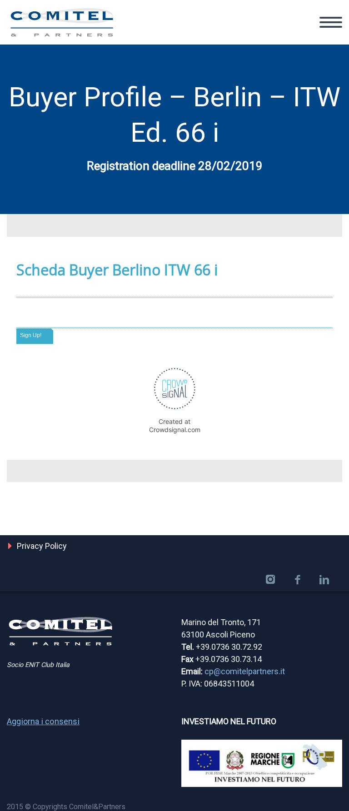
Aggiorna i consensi (43, 721)
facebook (297, 579)
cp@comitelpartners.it (244, 671)
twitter (270, 579)
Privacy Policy (42, 546)
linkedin (324, 579)
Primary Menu (330, 22)
